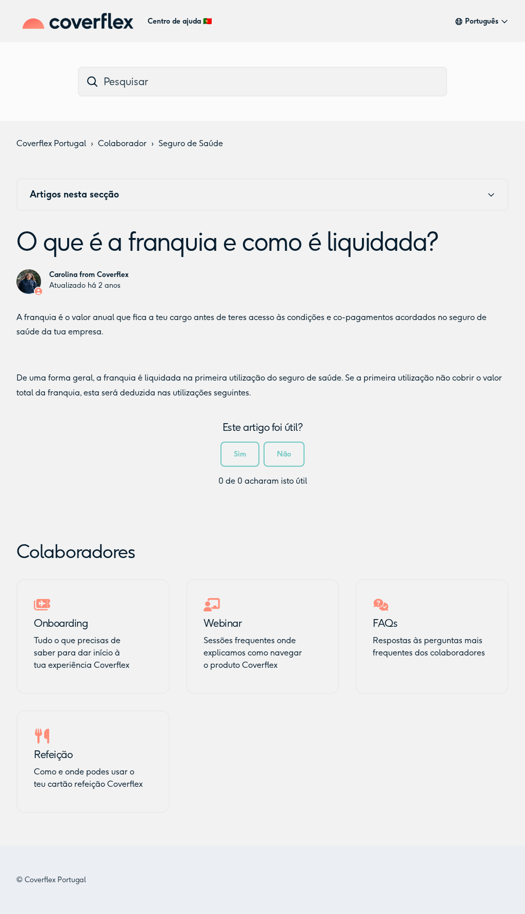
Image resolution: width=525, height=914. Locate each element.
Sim (240, 454)
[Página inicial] (77, 21)
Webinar (223, 623)
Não (284, 454)
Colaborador (122, 143)
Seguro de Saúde (190, 143)
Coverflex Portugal (51, 143)
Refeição (53, 754)
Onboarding (61, 623)
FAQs (385, 623)
